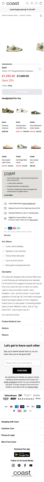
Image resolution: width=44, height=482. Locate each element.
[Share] (41, 15)
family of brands (10, 382)
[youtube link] (30, 465)
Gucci (4, 68)
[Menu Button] (3, 3)
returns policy (33, 220)
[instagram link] (13, 465)
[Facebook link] (25, 465)
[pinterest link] (19, 465)
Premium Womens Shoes (10, 15)
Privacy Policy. (33, 387)
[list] (22, 41)
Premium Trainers (25, 15)
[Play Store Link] (22, 454)
